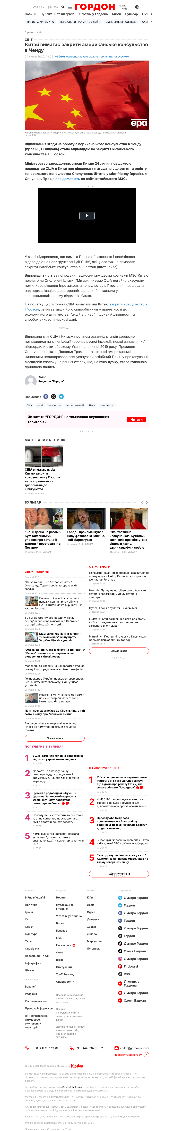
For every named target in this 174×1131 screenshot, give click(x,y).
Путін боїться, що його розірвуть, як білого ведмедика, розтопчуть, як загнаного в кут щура (117, 622)
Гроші (29, 912)
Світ (39, 32)
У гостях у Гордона (93, 14)
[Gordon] (95, 7)
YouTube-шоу (65, 974)
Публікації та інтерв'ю (57, 14)
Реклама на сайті (36, 1001)
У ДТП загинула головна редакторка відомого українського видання (58, 757)
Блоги (116, 14)
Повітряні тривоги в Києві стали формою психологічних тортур (117, 638)
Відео (60, 959)
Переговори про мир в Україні (80, 21)
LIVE (59, 938)
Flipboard (131, 966)
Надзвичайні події (37, 956)
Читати (137, 419)
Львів (90, 904)
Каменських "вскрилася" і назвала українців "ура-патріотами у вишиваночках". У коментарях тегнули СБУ (58, 839)
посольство (54, 405)
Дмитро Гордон (136, 898)
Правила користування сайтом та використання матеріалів (70, 998)
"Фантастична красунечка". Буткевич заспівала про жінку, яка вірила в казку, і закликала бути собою (128, 539)
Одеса (91, 912)
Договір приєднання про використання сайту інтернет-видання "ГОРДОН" (70, 1032)
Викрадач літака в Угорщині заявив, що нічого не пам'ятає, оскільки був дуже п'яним (51, 727)
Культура (31, 934)
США (29, 405)
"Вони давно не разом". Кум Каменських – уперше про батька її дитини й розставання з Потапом (43, 539)
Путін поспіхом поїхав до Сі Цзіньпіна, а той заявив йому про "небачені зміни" (55, 712)
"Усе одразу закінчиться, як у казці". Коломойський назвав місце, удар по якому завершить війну (122, 859)
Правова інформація (39, 1008)
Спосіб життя (34, 948)
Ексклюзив (63, 945)
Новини (30, 14)
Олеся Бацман (135, 951)
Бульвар (131, 14)
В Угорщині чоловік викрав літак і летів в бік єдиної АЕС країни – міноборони (123, 841)
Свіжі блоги (100, 566)
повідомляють (67, 179)
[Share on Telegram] (61, 397)
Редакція (31, 993)
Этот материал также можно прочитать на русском (94, 56)
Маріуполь (94, 941)
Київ (90, 897)
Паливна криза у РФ (40, 21)
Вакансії (30, 986)
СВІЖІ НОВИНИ (37, 571)
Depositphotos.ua (72, 1087)
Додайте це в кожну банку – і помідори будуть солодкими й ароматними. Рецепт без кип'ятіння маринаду (56, 776)
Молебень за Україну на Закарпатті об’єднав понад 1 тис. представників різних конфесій (54, 667)
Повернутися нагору (128, 1054)
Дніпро (92, 934)
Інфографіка (33, 963)
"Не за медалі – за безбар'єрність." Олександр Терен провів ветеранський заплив (51, 585)
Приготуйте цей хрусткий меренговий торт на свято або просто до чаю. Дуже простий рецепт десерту (58, 818)
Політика (31, 904)
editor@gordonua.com (134, 1048)
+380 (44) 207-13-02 (89, 1048)
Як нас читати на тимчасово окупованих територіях (36, 1021)
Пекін (92, 405)
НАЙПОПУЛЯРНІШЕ (104, 768)
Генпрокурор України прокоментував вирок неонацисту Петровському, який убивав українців (54, 682)
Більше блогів (119, 650)
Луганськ (93, 948)
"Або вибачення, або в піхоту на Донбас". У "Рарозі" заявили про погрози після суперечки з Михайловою (55, 653)
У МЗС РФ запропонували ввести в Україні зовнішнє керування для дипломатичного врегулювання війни (122, 803)
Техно (29, 941)
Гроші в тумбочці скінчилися (113, 608)
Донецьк (93, 919)
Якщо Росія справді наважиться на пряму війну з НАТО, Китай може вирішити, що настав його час (119, 576)
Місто (90, 890)
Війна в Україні (35, 897)
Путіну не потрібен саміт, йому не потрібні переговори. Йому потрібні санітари (117, 594)
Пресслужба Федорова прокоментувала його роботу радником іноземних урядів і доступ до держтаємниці (122, 823)
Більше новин (55, 738)
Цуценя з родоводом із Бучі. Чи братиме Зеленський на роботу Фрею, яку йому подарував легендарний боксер (54, 798)
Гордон (29, 32)
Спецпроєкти (65, 981)
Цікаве (29, 970)
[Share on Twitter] (53, 397)
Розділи (61, 890)
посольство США (75, 405)
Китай (40, 405)
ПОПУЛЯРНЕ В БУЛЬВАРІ (45, 746)
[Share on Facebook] (45, 397)
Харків (91, 926)
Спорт (29, 926)
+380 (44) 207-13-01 (44, 1048)
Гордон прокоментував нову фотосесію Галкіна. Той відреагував (86, 536)
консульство (107, 405)
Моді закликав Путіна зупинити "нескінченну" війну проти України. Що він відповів (60, 637)
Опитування (64, 967)
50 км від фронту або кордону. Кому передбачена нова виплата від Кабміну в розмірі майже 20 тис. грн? (52, 621)
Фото (59, 952)
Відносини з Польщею (121, 21)
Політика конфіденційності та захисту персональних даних (69, 1014)
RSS (127, 974)
